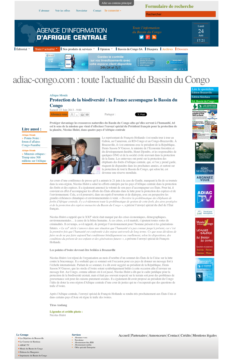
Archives (167, 49)
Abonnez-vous (81, 337)
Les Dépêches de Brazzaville (32, 338)
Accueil (124, 335)
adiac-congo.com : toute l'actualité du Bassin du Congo (111, 79)
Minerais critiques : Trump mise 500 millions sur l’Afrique (34, 157)
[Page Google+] (147, 38)
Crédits (186, 335)
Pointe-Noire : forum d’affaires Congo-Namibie (31, 141)
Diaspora (152, 49)
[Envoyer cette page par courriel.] (87, 114)
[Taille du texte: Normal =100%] (77, 114)
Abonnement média (83, 344)
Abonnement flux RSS (84, 342)
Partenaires (139, 335)
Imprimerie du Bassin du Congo (33, 355)
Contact (173, 335)
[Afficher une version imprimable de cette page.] (82, 114)
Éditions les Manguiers (29, 352)
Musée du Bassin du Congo (31, 348)
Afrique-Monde (28, 134)
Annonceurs (157, 335)
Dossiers (182, 49)
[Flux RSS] (153, 38)
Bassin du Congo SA (130, 49)
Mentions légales (205, 335)
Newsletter (79, 340)
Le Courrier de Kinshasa (30, 341)
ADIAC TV (24, 345)
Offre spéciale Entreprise (85, 347)
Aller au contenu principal (116, 3)
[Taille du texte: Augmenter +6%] (72, 114)
